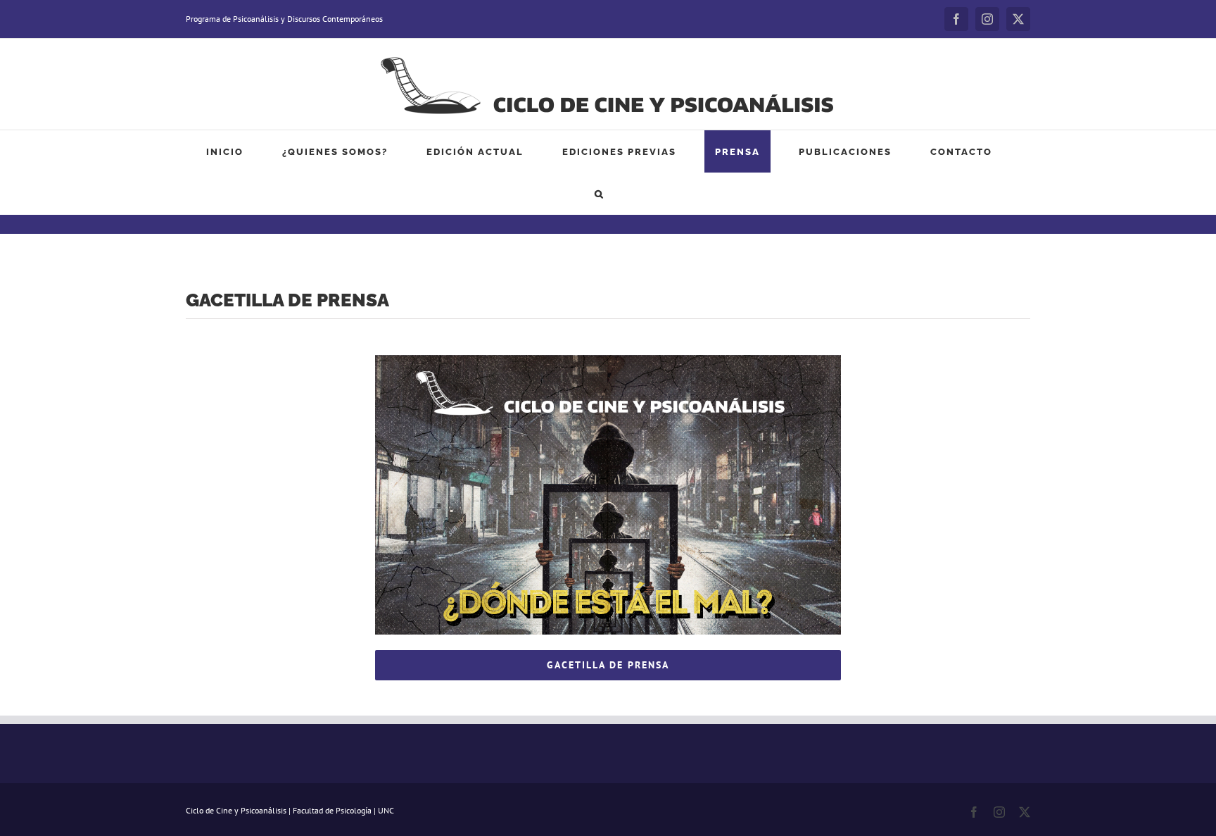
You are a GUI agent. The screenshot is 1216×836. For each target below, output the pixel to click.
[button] (599, 194)
